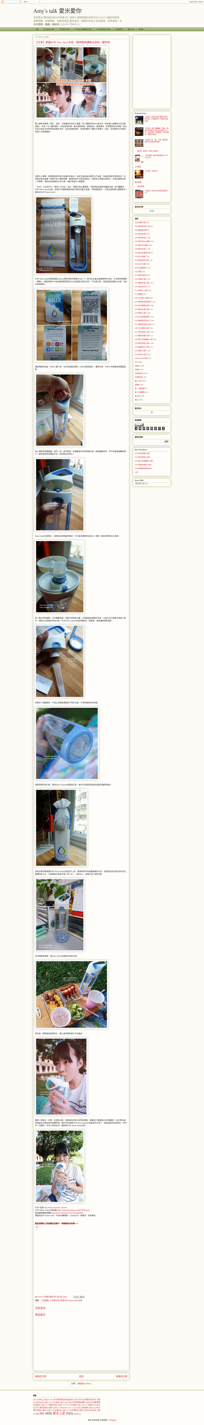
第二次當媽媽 (140, 392)
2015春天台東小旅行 (142, 309)
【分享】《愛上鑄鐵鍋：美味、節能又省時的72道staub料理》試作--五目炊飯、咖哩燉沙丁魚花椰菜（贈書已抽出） (157, 131)
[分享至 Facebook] (81, 1297)
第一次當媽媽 (140, 388)
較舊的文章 (121, 1376)
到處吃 (137, 366)
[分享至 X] (79, 1297)
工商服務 (45, 1300)
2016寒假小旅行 (141, 313)
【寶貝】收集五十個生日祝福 (147, 151)
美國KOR (64, 1300)
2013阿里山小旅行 (142, 290)
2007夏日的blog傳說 (142, 241)
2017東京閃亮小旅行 (104, 29)
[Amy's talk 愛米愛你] (37, 1228)
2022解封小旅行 (64, 29)
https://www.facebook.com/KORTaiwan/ (73, 1210)
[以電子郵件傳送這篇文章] (74, 1297)
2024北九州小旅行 (142, 358)
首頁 (37, 29)
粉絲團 (141, 29)
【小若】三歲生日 (151, 171)
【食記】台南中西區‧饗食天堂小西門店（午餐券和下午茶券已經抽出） (156, 119)
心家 (136, 472)
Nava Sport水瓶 (75, 1300)
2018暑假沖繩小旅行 (142, 336)
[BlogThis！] (77, 1297)
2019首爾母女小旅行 (142, 347)
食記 (136, 400)
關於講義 (138, 182)
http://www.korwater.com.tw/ (55, 1208)
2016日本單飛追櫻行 (142, 317)
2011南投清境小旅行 (142, 260)
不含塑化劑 (54, 1300)
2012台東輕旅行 (141, 268)
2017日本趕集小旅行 (142, 328)
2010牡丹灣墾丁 (141, 256)
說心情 (137, 396)
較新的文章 (40, 1376)
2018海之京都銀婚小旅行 (83, 29)
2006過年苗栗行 (141, 234)
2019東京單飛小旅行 (142, 343)
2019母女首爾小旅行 (142, 453)
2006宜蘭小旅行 (141, 222)
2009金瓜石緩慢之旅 (142, 253)
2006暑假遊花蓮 (141, 230)
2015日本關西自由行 (142, 305)
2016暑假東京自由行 (142, 320)
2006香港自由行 (141, 238)
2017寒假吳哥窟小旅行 (143, 324)
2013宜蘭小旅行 (141, 279)
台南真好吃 (119, 29)
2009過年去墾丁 (141, 249)
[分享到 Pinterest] (83, 1297)
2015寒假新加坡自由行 (143, 302)
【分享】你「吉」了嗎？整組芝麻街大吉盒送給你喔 (156, 141)
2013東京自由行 (141, 287)
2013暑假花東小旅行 (142, 283)
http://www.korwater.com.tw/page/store (68, 1213)
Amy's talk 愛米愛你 (57, 10)
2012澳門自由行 (141, 275)
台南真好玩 (139, 377)
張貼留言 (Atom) (84, 1384)
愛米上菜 (131, 29)
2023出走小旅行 (48, 29)
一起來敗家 (140, 186)
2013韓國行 (139, 294)
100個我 (138, 167)
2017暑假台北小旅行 (92, 1405)
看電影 (137, 385)
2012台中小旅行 (141, 264)
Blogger (112, 1420)
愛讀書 (76, 1414)
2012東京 (138, 272)
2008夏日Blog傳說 (142, 245)
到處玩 (137, 369)
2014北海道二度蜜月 (142, 298)
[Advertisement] (55, 155)
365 (136, 362)
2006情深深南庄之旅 (142, 226)
